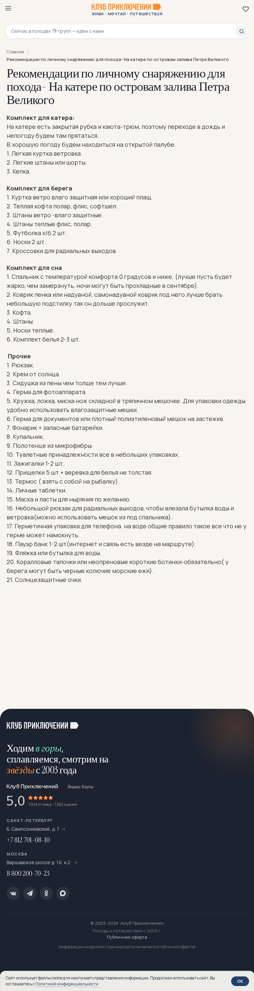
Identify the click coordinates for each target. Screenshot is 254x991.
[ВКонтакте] (13, 893)
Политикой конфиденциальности (66, 984)
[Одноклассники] (46, 893)
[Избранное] (245, 9)
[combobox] (123, 31)
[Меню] (8, 8)
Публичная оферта (127, 937)
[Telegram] (29, 893)
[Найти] (241, 31)
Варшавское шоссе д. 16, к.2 (39, 862)
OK (240, 981)
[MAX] (62, 893)
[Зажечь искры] (241, 722)
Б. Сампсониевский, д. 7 (33, 829)
